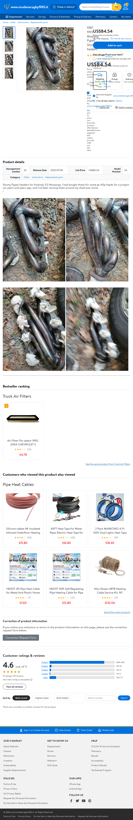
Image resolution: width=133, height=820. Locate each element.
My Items (126, 16)
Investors (7, 760)
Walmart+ (52, 760)
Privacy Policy (10, 788)
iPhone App (75, 784)
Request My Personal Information (19, 798)
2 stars (45, 673)
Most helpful (62, 697)
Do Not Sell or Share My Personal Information (25, 803)
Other (13, 22)
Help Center (65, 730)
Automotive (23, 22)
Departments (15, 16)
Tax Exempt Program (101, 770)
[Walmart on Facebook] (71, 801)
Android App (75, 788)
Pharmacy (100, 16)
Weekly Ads (108, 730)
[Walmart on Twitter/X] (77, 801)
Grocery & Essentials (60, 16)
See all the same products (117, 612)
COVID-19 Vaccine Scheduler (105, 746)
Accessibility (97, 760)
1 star (45, 677)
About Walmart (10, 746)
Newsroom (8, 755)
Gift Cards (52, 765)
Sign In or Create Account (36, 730)
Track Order (86, 730)
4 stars (44, 666)
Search (124, 697)
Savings (42, 16)
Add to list (104, 107)
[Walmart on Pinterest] (90, 801)
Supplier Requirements (14, 770)
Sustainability (9, 765)
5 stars (45, 662)
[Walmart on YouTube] (84, 801)
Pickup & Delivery (82, 16)
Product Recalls (99, 765)
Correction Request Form (21, 637)
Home (5, 22)
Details (119, 101)
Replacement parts (39, 22)
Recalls (94, 755)
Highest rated (41, 697)
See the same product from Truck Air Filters (108, 464)
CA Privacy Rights (12, 793)
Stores (50, 751)
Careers (113, 16)
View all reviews (14, 686)
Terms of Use (9, 784)
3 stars (45, 670)
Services (30, 16)
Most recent (21, 697)
